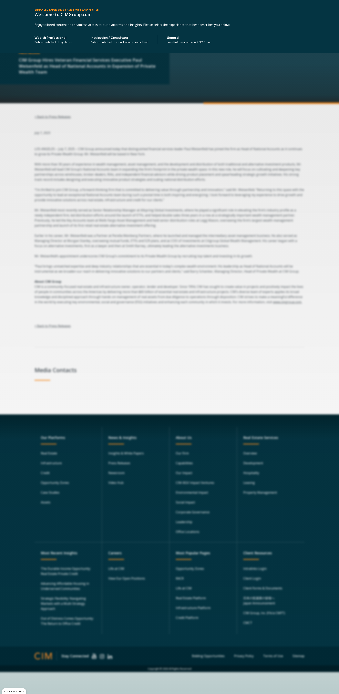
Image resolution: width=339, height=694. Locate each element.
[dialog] (14, 691)
